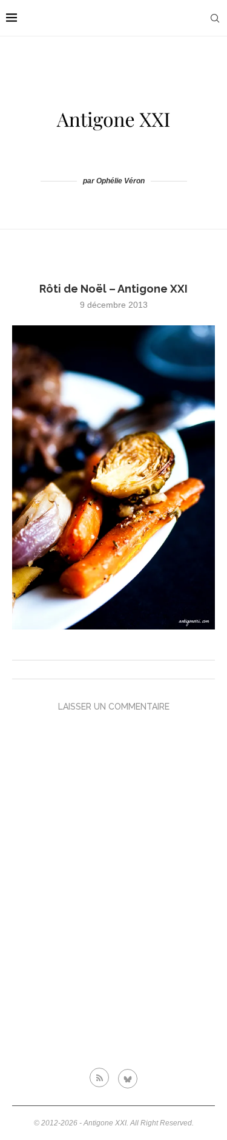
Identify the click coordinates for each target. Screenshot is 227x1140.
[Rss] (99, 1077)
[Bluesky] (127, 1077)
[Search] (215, 18)
